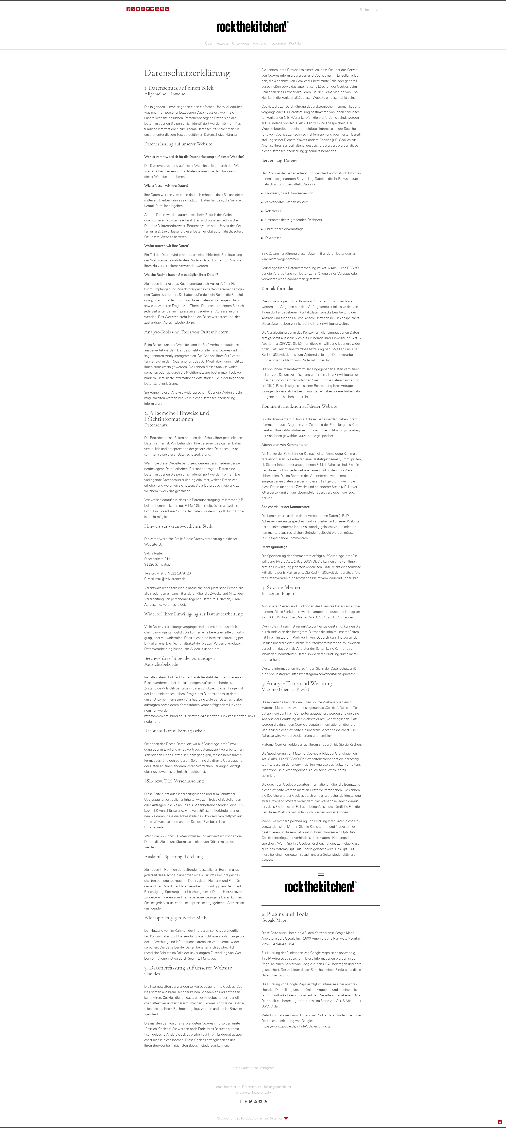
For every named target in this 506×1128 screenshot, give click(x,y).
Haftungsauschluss (276, 1087)
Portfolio (259, 43)
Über (208, 43)
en (378, 9)
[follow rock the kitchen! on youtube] (143, 9)
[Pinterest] (133, 9)
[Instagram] (162, 9)
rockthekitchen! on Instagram (253, 1068)
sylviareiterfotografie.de (253, 1092)
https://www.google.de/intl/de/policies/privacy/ (295, 1026)
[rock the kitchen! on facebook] (128, 9)
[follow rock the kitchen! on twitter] (138, 9)
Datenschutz (251, 1087)
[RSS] (167, 9)
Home (218, 1087)
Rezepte (222, 43)
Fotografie (278, 43)
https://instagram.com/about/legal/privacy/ (323, 674)
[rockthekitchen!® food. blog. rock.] (253, 29)
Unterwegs (240, 43)
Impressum (232, 1087)
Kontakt (295, 43)
